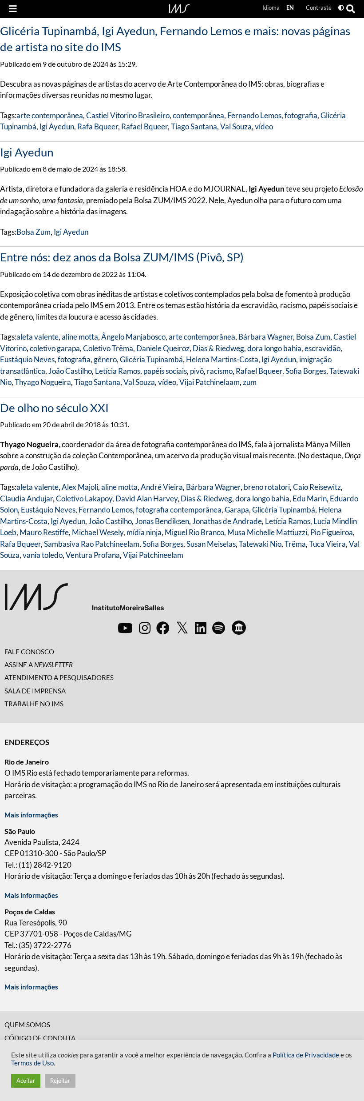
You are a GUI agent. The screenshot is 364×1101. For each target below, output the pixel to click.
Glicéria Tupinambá (151, 359)
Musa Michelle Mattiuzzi (267, 532)
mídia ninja (144, 532)
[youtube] (125, 628)
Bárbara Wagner (265, 336)
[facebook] (163, 628)
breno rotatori (267, 487)
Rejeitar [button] (60, 1080)
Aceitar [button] (25, 1080)
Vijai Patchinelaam (209, 382)
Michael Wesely (97, 532)
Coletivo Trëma (108, 348)
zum (250, 382)
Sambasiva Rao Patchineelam (91, 543)
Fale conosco (29, 652)
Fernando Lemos (254, 115)
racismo (220, 371)
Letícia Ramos (117, 371)
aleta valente (37, 336)
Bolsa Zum (33, 231)
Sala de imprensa (35, 691)
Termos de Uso (32, 1063)
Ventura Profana (93, 555)
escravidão (322, 348)
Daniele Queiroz (163, 348)
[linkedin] (200, 628)
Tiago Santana (194, 126)
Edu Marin (310, 498)
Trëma (295, 543)
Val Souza (236, 126)
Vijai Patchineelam (153, 555)
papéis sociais (165, 371)
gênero (105, 359)
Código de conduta (39, 1038)
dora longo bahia (274, 348)
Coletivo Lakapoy (84, 498)
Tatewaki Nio (260, 543)
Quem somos (27, 1025)
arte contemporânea (49, 115)
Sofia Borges (305, 371)
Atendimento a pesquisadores (59, 677)
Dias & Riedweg (218, 348)
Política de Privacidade (306, 1055)
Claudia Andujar (26, 498)
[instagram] (144, 628)
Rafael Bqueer (144, 126)
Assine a (38, 665)
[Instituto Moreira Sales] (84, 600)
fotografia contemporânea (179, 509)
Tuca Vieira (327, 543)
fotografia (301, 115)
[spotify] (218, 628)
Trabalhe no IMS (33, 704)
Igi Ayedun (57, 126)
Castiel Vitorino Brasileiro (128, 115)
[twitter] (182, 628)
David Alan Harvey (146, 498)
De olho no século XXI (54, 407)
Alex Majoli (80, 487)
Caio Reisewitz (317, 487)
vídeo (264, 126)
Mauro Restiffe (44, 532)
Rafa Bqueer (97, 126)
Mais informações (31, 815)
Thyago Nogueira (43, 382)
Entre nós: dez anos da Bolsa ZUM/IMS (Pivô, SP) (122, 257)
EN (290, 7)
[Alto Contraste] (341, 7)
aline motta (80, 336)
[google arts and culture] (238, 627)
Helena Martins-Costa (222, 359)
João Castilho (70, 371)
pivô (197, 371)
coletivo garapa (55, 348)
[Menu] (12, 9)
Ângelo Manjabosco (133, 336)
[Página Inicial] (179, 7)
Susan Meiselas (211, 543)
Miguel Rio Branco (194, 532)
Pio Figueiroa (331, 532)
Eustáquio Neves (27, 359)
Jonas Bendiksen (162, 521)
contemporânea (198, 115)
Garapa (237, 509)
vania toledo (43, 555)
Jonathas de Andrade (227, 521)
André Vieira (162, 487)
